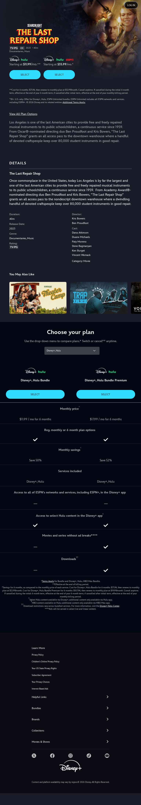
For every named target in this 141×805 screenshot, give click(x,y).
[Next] (134, 297)
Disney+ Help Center (109, 606)
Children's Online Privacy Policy (45, 661)
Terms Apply (48, 581)
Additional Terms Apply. (74, 102)
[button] (70, 697)
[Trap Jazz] (98, 298)
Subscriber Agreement (41, 675)
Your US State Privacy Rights (44, 668)
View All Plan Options (23, 114)
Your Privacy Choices (41, 682)
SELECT (25, 74)
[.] (34, 755)
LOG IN (131, 5)
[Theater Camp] (37, 298)
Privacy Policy (38, 655)
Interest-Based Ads (40, 689)
